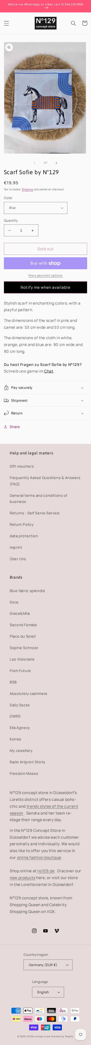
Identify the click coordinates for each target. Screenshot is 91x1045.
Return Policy (21, 524)
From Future (20, 670)
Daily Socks (20, 704)
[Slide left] (34, 163)
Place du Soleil (22, 636)
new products (22, 877)
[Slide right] (56, 163)
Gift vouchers (22, 466)
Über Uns (18, 558)
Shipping (27, 189)
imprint (16, 547)
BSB (13, 682)
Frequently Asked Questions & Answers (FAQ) (45, 480)
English (43, 992)
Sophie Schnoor (24, 647)
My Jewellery (21, 750)
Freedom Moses (24, 773)
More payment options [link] (45, 275)
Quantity (11, 220)
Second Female (23, 624)
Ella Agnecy (20, 727)
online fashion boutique (39, 857)
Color (8, 197)
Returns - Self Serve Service (35, 512)
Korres (15, 739)
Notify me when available (45, 287)
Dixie (14, 602)
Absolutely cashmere (29, 693)
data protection (24, 535)
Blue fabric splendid (27, 590)
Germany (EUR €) (43, 964)
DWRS (15, 716)
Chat (48, 371)
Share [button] (15, 426)
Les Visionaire (22, 659)
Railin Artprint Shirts (27, 761)
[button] (6, 23)
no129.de (45, 870)
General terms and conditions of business (38, 498)
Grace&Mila (20, 613)
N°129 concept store (38, 1036)
